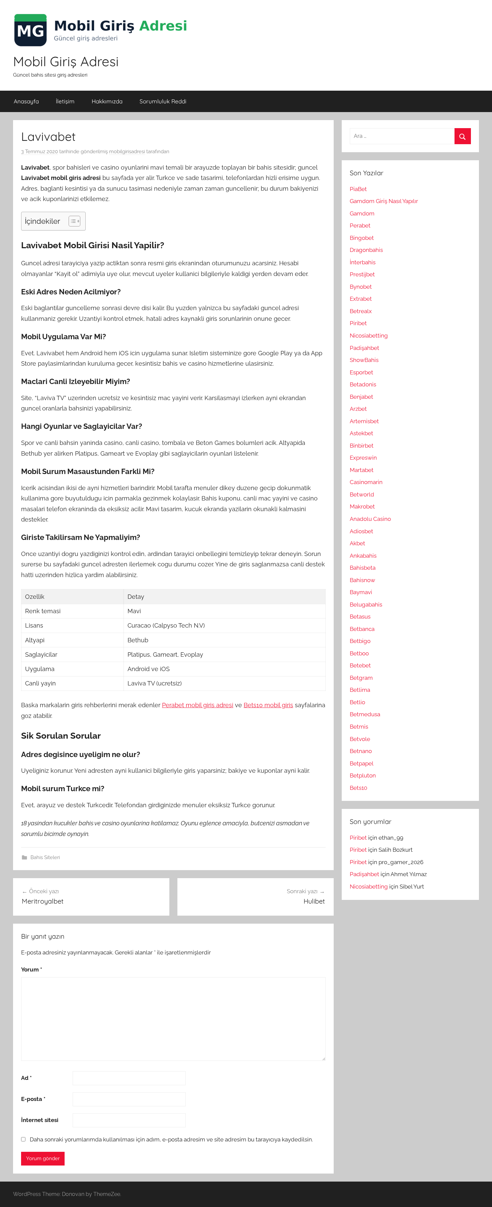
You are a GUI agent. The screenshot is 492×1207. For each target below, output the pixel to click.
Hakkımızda (107, 101)
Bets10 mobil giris (268, 705)
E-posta (33, 1099)
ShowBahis (364, 360)
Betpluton (363, 775)
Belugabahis (366, 604)
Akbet (357, 543)
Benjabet (361, 396)
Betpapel (362, 763)
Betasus (360, 616)
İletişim (65, 101)
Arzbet (358, 408)
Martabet (362, 470)
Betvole (360, 739)
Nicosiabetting (369, 335)
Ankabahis (363, 555)
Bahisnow (362, 580)
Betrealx (361, 311)
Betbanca (362, 629)
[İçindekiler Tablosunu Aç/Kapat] (71, 221)
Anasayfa (26, 101)
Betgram (361, 677)
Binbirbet (362, 445)
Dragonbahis (366, 250)
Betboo (359, 653)
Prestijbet (362, 274)
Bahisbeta (363, 567)
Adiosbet (361, 531)
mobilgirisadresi (127, 152)
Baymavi (361, 592)
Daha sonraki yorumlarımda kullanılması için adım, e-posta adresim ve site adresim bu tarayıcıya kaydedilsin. (171, 1139)
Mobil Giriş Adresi (66, 61)
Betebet (360, 665)
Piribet (358, 323)
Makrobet (362, 506)
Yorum (31, 969)
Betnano (361, 751)
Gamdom (362, 213)
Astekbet (361, 433)
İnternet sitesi (39, 1120)
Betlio (357, 702)
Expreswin (363, 457)
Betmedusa (365, 714)
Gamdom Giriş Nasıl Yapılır (384, 201)
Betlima (360, 689)
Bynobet (361, 286)
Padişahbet (364, 348)
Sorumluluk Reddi (163, 101)
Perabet (360, 225)
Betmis (359, 726)
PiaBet (358, 189)
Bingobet (362, 238)
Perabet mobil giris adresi (197, 705)
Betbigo (360, 641)
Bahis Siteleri (45, 857)
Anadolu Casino (370, 519)
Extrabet (361, 298)
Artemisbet (364, 421)
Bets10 (358, 787)
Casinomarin (366, 482)
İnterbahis (363, 262)
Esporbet (361, 372)
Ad (26, 1078)
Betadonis (363, 384)
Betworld (362, 494)
